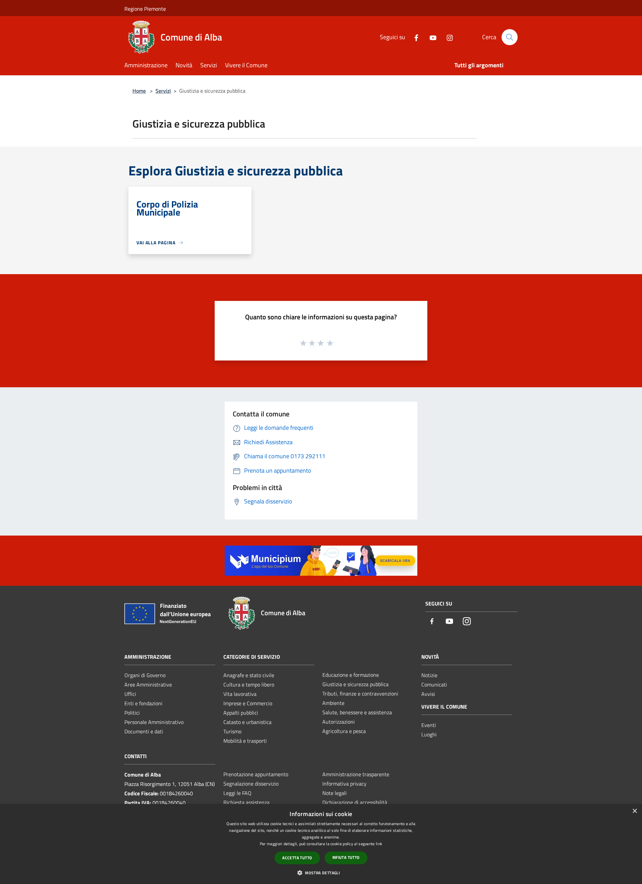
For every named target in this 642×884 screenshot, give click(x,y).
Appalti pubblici (240, 713)
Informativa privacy (344, 784)
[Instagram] (447, 37)
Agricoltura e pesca (344, 731)
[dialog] (321, 844)
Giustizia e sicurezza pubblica (355, 684)
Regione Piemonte (145, 9)
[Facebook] (413, 37)
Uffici (130, 694)
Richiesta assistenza (246, 802)
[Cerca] (510, 37)
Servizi (163, 91)
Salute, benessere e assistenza (357, 712)
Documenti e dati (143, 731)
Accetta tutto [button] (297, 858)
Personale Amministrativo (154, 722)
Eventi (428, 725)
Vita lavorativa (239, 694)
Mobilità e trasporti (245, 741)
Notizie (429, 675)
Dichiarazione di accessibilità (354, 802)
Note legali (334, 793)
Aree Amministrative (148, 684)
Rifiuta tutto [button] (346, 857)
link (379, 843)
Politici (132, 713)
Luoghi (429, 734)
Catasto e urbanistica (247, 722)
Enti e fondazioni (143, 703)
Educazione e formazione (350, 675)
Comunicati (434, 684)
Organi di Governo (145, 675)
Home (139, 91)
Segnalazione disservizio (251, 784)
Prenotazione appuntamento (255, 774)
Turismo (232, 731)
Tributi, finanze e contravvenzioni (360, 694)
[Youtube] (430, 37)
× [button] (634, 811)
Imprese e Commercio (247, 703)
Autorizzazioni (338, 722)
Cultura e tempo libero (248, 684)
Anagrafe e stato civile (248, 675)
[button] (321, 872)
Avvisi (428, 694)
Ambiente (333, 703)
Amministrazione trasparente (355, 774)
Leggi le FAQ (237, 793)
